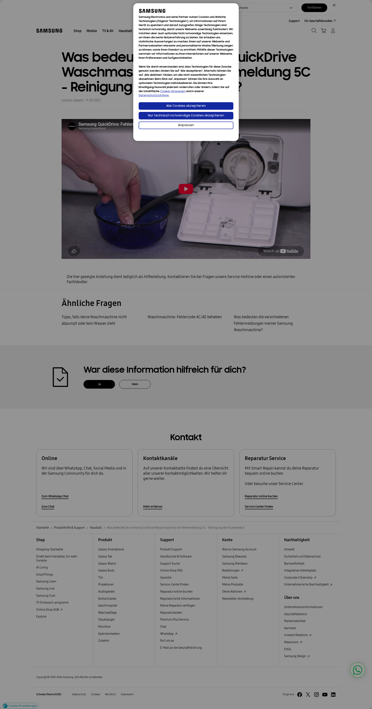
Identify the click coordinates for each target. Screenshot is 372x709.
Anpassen (186, 125)
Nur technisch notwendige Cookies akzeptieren (186, 115)
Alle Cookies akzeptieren (186, 106)
